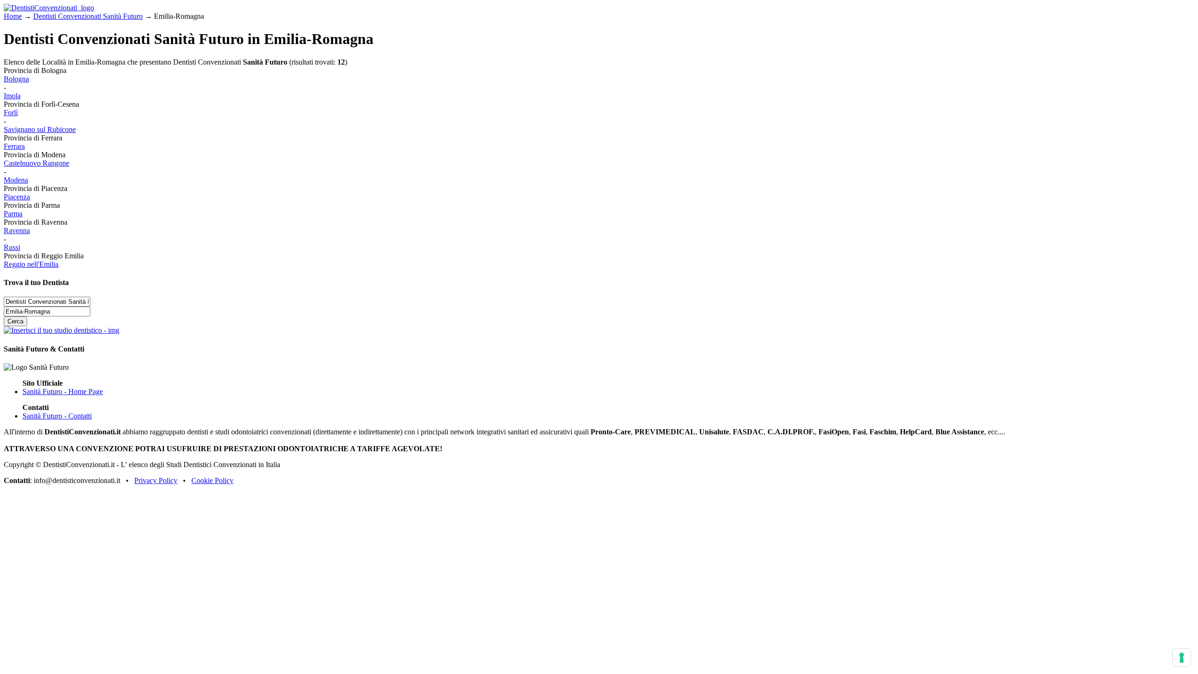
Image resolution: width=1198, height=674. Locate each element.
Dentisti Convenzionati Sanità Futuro (88, 16)
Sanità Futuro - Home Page (62, 392)
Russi (12, 247)
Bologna (16, 79)
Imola (12, 96)
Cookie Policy (212, 480)
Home (13, 16)
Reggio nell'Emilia (31, 264)
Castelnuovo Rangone (36, 163)
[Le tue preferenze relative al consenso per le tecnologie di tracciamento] (1182, 658)
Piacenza (17, 197)
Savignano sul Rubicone (40, 129)
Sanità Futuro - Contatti (57, 416)
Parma (13, 214)
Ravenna (17, 230)
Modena (16, 180)
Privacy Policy (155, 480)
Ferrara (14, 146)
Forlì (11, 113)
